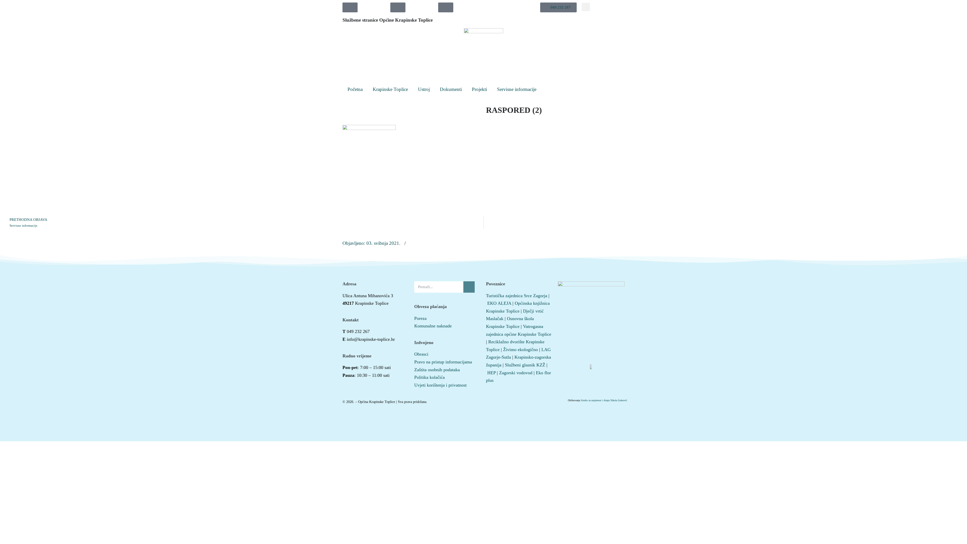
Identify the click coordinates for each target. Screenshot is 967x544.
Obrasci (421, 354)
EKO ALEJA (499, 303)
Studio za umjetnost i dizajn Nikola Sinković (604, 400)
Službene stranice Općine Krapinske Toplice (387, 20)
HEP (491, 372)
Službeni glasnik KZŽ (525, 364)
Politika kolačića (429, 377)
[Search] (469, 287)
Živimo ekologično (520, 349)
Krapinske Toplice (390, 89)
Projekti (479, 89)
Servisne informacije (516, 89)
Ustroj (424, 89)
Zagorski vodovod (515, 372)
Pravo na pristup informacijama (443, 361)
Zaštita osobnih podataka (437, 369)
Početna (355, 89)
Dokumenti (451, 89)
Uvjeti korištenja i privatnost (440, 385)
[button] (558, 7)
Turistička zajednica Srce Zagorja (516, 295)
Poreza (420, 318)
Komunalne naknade (433, 325)
